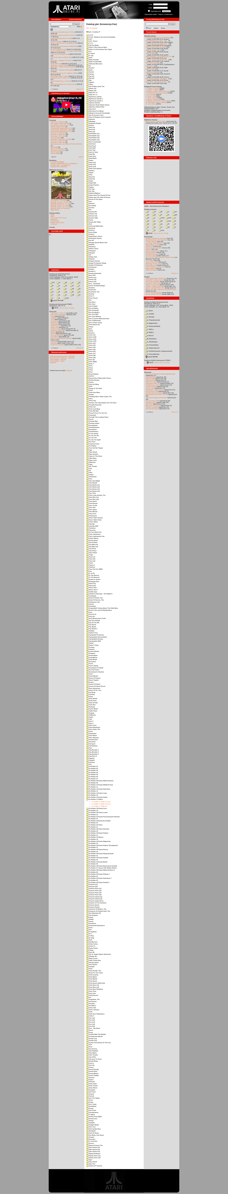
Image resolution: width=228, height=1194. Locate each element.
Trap (90, 748)
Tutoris (91, 1108)
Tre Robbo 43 (93, 860)
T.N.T (90, 39)
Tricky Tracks (93, 948)
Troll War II (92, 1005)
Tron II (90, 1030)
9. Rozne (150, 335)
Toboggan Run (93, 581)
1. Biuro (150, 310)
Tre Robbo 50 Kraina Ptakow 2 (99, 874)
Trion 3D (91, 952)
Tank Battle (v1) (93, 133)
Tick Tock (91, 442)
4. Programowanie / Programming (156, 93)
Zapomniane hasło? (151, 14)
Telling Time (92, 257)
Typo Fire (91, 1164)
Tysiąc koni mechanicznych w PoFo (62, 32)
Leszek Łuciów (150, 256)
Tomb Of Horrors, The (96, 600)
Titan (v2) (91, 559)
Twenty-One (92, 1118)
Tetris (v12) (92, 341)
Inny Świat (54, 341)
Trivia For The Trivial (95, 973)
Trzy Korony (92, 1049)
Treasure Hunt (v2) (94, 890)
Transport (91, 744)
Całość (56, 308)
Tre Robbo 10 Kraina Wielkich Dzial (100, 785)
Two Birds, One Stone (96, 1135)
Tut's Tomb (92, 1104)
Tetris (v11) (92, 339)
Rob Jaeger (149, 260)
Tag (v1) (91, 76)
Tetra (90, 329)
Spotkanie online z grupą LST (60, 78)
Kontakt (52, 227)
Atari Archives (55, 221)
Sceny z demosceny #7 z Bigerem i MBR (64, 73)
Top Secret (92, 624)
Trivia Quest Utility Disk (96, 983)
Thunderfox (92, 429)
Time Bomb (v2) (94, 487)
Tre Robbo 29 (93, 831)
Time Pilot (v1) (93, 497)
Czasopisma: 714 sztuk (58, 200)
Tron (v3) (91, 1022)
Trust (90, 1047)
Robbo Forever (55, 325)
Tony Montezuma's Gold (97, 618)
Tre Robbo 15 (93, 795)
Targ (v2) (91, 179)
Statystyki (53, 362)
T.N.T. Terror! (93, 41)
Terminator (92, 289)
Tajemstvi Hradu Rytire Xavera (98, 105)
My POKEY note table (153, 63)
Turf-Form (92, 1092)
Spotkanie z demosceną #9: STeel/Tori (63, 35)
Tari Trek (91, 191)
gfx (176, 215)
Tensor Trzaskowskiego (96, 285)
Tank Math (92, 148)
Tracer (90, 696)
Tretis (90, 927)
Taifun (90, 84)
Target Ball (92, 183)
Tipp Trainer (92, 552)
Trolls (90, 1012)
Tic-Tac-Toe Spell (94, 440)
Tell (89, 255)
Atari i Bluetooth (151, 377)
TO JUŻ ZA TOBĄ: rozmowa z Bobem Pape (160, 257)
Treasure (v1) (93, 884)
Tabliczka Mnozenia (95, 64)
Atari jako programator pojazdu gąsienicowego (160, 374)
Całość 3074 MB (57, 300)
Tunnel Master (93, 1073)
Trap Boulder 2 (93, 752)
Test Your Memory (94, 316)
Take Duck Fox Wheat (96, 111)
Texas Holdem (93, 374)
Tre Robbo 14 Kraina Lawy (97, 793)
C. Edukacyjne (152, 342)
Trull (90, 1044)
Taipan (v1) (92, 88)
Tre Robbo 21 (93, 814)
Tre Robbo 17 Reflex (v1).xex (101, 801)
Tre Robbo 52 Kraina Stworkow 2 (99, 878)
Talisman (91, 119)
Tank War (91, 154)
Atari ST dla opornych (58, 149)
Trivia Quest (92, 981)
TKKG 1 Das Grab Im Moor (97, 47)
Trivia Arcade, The (94, 970)
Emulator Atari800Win (57, 162)
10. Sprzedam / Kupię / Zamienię (156, 102)
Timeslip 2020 (93, 526)
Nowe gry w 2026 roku (58, 122)
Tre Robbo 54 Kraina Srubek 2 (98, 882)
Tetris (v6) (92, 351)
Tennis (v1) (92, 277)
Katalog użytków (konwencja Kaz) (156, 302)
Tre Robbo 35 (93, 843)
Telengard (92, 251)
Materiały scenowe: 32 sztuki (60, 202)
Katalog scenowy (150, 209)
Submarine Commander (58, 314)
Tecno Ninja (92, 232)
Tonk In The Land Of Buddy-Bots (100, 610)
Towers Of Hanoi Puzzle (96, 686)
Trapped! (91, 760)
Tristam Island (93, 962)
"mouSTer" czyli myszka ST (155, 280)
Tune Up (91, 1065)
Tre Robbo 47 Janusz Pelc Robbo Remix (102, 868)
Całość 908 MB (152, 357)
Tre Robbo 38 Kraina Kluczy (98, 849)
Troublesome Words (95, 1036)
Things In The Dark (95, 388)
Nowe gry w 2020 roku (58, 133)
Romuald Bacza (151, 252)
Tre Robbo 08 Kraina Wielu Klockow (100, 781)
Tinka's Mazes (93, 538)
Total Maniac (92, 657)
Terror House (93, 298)
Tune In (91, 1063)
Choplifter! (54, 318)
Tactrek (91, 72)
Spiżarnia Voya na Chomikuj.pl (60, 208)
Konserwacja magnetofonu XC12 (61, 131)
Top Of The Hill (93, 622)
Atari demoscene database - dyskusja (62, 358)
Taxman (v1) (92, 213)
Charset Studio (150, 53)
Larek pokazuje (56, 137)
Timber (91, 474)
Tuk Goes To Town (95, 1059)
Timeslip (91, 524)
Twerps (91, 1120)
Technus (91, 230)
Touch (90, 663)
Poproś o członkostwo (165, 14)
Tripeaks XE (92, 956)
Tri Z (90, 933)
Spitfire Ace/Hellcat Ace (58, 330)
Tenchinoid (92, 267)
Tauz (90, 201)
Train (90, 719)
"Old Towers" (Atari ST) (58, 313)
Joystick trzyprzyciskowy (154, 393)
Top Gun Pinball (94, 620)
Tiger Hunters (93, 454)
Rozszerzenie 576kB (152, 401)
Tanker (90, 160)
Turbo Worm (92, 1088)
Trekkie (91, 919)
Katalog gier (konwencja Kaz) (59, 274)
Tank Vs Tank (93, 152)
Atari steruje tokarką (152, 408)
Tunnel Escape (93, 1069)
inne (67, 298)
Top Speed (92, 626)
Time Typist (92, 509)
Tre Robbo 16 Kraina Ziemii (97, 797)
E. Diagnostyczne (153, 348)
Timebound (92, 516)
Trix (89, 997)
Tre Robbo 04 (93, 772)
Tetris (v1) (92, 335)
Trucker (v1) (92, 1038)
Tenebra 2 (91, 271)
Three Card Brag (94, 409)
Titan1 (90, 563)
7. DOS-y (150, 329)
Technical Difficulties (95, 226)
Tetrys (90, 368)
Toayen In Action (94, 579)
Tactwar (91, 74)
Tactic (90, 70)
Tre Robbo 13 (93, 791)
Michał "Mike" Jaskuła (153, 244)
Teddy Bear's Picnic (95, 236)
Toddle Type (92, 592)
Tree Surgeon (93, 915)
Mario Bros (54, 322)
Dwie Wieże (54, 337)
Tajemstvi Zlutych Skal (96, 107)
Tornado (91, 647)
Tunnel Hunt (92, 1071)
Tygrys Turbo (150, 388)
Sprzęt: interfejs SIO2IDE (154, 292)
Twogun (91, 1137)
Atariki (52, 214)
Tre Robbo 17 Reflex (95, 799)
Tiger (90, 450)
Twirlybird (92, 1131)
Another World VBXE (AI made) (156, 47)
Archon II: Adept (56, 329)
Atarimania (54, 219)
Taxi (89, 209)
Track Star (92, 704)
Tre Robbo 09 (93, 783)
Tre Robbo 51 (93, 876)
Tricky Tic (91, 946)
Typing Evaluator (94, 1153)
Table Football (93, 59)
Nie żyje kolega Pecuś (58, 49)
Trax (90, 764)
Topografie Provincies (96, 635)
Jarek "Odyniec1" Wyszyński (155, 267)
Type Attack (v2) (94, 1149)
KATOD (148, 249)
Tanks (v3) (92, 166)
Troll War (91, 1003)
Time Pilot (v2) (93, 499)
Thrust (90, 419)
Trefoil (90, 917)
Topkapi (91, 631)
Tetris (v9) (92, 357)
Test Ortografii (93, 310)
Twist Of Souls (93, 1133)
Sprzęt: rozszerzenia (152, 284)
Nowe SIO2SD (150, 380)
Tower (90, 674)
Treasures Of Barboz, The (97, 909)
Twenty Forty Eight (95, 1116)
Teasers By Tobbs (94, 222)
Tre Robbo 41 (93, 855)
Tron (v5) (91, 1026)
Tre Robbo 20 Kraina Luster (98, 812)
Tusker (90, 1102)
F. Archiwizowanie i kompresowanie (159, 351)
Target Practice (93, 185)
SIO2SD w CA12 (151, 382)
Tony (90, 612)
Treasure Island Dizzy (95, 901)
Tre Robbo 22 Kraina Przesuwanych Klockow (104, 816)
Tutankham (92, 1106)
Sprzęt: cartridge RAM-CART (155, 288)
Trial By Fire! (92, 942)
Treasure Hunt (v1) (94, 888)
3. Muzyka (150, 317)
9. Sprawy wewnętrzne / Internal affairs (158, 101)
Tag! (90, 80)
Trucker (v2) (92, 1040)
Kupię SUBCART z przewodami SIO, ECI (159, 56)
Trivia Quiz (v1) (93, 985)
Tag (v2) (91, 78)
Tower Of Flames (94, 678)
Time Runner (93, 503)
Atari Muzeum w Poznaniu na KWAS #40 (64, 46)
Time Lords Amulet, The (96, 495)
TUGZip (71, 308)
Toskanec (91, 653)
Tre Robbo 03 (93, 770)
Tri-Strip (91, 938)
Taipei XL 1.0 (92, 92)
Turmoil (91, 1094)
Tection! (91, 234)
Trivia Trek (92, 993)
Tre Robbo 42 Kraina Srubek (98, 857)
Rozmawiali (148, 237)
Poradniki (52, 120)
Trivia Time (92, 991)
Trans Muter (92, 735)
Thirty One (92, 400)
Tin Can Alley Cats (94, 532)
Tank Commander (94, 142)
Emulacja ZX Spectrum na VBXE (61, 139)
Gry (149, 28)
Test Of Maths (93, 308)
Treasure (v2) (93, 886)
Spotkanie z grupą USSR (59, 65)
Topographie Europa (95, 639)
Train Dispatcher (94, 727)
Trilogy (90, 950)
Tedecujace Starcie (95, 238)
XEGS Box (149, 404)
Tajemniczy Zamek (94, 96)
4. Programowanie (153, 320)
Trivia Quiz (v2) (93, 987)
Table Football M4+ (95, 61)
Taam (90, 57)
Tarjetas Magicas (94, 193)
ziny (162, 230)
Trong (90, 1032)
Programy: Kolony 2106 (153, 283)
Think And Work (94, 392)
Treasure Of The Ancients (97, 903)
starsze (80, 157)
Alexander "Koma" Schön (154, 263)
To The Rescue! (93, 577)
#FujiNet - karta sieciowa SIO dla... (157, 59)
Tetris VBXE (92, 361)
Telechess (92, 246)
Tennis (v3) (92, 281)
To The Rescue (93, 575)
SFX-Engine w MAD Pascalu (60, 123)
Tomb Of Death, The (95, 598)
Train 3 (90, 723)
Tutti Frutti (92, 1110)
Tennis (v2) (92, 279)
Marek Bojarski (150, 268)
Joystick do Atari (151, 386)
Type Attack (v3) (94, 1151)
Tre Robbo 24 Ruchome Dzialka (99, 821)
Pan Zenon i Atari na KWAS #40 (61, 57)
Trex (90, 929)
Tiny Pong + (92, 550)
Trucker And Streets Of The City (99, 1042)
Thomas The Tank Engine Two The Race (102, 403)
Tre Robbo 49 (93, 872)
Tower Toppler (93, 680)
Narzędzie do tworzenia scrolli (60, 125)
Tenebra (91, 269)
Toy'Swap (91, 692)
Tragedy (91, 713)
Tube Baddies (93, 1051)
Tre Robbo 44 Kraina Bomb (97, 862)
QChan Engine (55, 153)
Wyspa (53, 332)
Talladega (91, 121)
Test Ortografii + (94, 312)
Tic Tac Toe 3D (93, 435)
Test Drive (92, 302)
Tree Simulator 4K (94, 913)
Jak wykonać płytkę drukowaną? (156, 397)
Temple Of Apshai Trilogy (97, 263)
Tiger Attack (92, 452)
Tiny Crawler (92, 542)
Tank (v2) (91, 129)
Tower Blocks (93, 676)
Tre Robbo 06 (93, 776)
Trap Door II (92, 756)
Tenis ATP (92, 275)
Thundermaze (93, 431)
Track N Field (93, 703)
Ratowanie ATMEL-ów (153, 383)
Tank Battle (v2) (93, 135)
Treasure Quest (93, 905)
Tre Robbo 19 (93, 810)
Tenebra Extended (94, 273)
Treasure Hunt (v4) (94, 894)
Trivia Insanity (93, 975)
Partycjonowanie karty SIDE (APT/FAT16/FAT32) (66, 144)
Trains (90, 731)
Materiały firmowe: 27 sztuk (59, 205)
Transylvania (92, 746)
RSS (78, 26)
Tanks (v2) (92, 164)
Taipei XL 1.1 (92, 94)
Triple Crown (93, 958)
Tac (89, 66)
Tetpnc (90, 327)
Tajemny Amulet (94, 103)
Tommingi (92, 606)
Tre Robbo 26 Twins (95, 825)
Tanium (91, 125)
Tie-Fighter (92, 446)
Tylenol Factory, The (95, 1145)
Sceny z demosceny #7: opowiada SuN (63, 43)
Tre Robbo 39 (93, 851)
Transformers (93, 739)
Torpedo (91, 649)
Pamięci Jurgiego (56, 41)
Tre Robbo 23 (93, 818)
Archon (53, 333)
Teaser (90, 220)
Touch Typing (93, 665)
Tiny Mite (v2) (93, 546)
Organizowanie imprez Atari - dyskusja (62, 356)
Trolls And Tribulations (96, 1014)
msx (169, 221)
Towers (91, 682)
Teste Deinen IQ (94, 324)
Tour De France (93, 670)
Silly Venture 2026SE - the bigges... (157, 78)
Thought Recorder (94, 405)
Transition (92, 742)
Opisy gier (52, 311)
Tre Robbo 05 (93, 774)
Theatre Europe (93, 380)
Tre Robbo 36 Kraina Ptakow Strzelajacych (103, 845)
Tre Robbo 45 (93, 864)
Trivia (90, 968)
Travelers (91, 762)
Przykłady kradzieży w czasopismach (158, 37)
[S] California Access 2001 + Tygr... (157, 40)
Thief (90, 386)
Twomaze (91, 1139)
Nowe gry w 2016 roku (58, 141)
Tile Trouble (92, 466)
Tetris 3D (91, 359)
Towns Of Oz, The (94, 690)
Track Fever (92, 700)
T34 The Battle (93, 45)
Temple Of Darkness (95, 265)
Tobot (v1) (92, 583)
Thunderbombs (93, 427)
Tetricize (91, 333)
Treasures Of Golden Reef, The (99, 911)
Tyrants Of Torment (95, 1166)
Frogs (52, 316)
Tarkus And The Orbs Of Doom (99, 197)
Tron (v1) (91, 1018)
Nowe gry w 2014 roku (58, 150)
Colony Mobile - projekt (57, 361)
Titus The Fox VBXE (95, 569)
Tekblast (91, 244)
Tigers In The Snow (95, 456)
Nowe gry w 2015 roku (58, 142)
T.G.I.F (90, 35)
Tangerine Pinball (94, 123)
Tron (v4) (91, 1024)
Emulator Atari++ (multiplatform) (60, 165)
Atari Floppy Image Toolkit (59, 76)
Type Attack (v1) (94, 1147)
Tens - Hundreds (94, 283)
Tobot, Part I (92, 587)
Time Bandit (92, 483)
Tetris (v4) (92, 347)
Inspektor (54, 343)
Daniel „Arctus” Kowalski (153, 248)
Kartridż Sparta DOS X (58, 126)
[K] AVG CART (150, 69)
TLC (90, 51)
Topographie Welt (94, 641)
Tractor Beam (93, 709)
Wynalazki (147, 372)
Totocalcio (92, 661)
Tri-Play (91, 936)
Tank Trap (91, 150)
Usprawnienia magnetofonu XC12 (61, 128)
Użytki (156, 28)
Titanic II (91, 565)
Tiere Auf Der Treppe (95, 448)
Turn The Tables (94, 1098)
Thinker (91, 394)
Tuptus (91, 1079)
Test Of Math (93, 306)
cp (176, 211)
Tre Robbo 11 (93, 787)
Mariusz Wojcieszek (152, 251)
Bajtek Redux (55, 210)
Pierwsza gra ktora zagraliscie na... (157, 44)
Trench (90, 921)
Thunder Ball (93, 421)
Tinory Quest (93, 540)
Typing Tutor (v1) (94, 1155)
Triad (90, 940)
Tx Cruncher (92, 1141)
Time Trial (91, 507)
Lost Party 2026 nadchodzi (59, 54)
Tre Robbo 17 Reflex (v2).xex (101, 804)
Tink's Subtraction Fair (96, 536)
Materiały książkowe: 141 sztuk (61, 203)
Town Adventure (94, 688)
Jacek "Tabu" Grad (152, 262)
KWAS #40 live (55, 63)
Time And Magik (94, 481)
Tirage (90, 555)
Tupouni (91, 1077)
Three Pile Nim (93, 411)
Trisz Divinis (92, 964)
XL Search (54, 224)
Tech (90, 224)
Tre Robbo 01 (93, 766)
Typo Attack (92, 1162)
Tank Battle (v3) (93, 137)
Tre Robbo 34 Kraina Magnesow (99, 841)
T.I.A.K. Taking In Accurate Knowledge (101, 37)
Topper (91, 643)
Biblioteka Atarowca (56, 170)
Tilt (89, 470)
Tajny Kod (92, 109)
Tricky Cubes (93, 944)
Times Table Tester (95, 520)
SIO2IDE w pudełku (152, 407)
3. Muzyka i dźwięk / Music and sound (158, 91)
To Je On (91, 573)
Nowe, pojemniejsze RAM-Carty (156, 278)
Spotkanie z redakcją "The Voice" (61, 60)
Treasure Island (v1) (95, 897)
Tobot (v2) (92, 585)
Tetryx (90, 370)
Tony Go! (91, 616)
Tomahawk (92, 596)
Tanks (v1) (92, 162)
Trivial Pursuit (93, 995)
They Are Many (93, 384)
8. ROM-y (150, 332)
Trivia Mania (92, 977)
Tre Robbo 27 (93, 827)
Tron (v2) (91, 1020)
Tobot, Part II (93, 589)
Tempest (91, 259)
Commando (54, 321)
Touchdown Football (95, 668)
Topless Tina (93, 633)
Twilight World (93, 1125)
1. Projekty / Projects (152, 88)
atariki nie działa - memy (153, 50)
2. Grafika (150, 314)
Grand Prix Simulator (57, 344)
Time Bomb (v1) (94, 485)
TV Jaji (90, 55)
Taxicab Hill (92, 212)
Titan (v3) (91, 561)
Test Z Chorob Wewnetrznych (98, 318)
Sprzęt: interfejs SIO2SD (153, 294)
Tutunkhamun (93, 1112)
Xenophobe (54, 324)
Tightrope (92, 462)
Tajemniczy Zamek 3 (95, 101)
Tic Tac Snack (93, 433)
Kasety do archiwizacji (153, 72)
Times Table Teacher (95, 518)
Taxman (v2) (92, 216)
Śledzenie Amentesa (152, 254)
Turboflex (91, 1090)
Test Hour (91, 304)
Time (90, 479)
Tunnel (90, 1067)
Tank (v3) (91, 131)
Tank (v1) (91, 127)
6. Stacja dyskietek (153, 326)
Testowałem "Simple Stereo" (155, 389)
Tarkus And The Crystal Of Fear (99, 195)
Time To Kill (92, 505)
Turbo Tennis (93, 1085)
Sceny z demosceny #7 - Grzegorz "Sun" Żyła (65, 51)
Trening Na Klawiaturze (96, 925)
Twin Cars (92, 1127)
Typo (90, 1160)
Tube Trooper (93, 1055)
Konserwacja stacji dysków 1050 (61, 130)
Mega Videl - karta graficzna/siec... (157, 82)
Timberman (92, 476)
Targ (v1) (91, 177)
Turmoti (91, 1096)
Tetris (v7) (92, 353)
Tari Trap (91, 189)
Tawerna (91, 203)
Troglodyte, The (94, 999)
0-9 (53, 282)
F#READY (149, 246)
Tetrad (90, 331)
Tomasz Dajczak (151, 241)
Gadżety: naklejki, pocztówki (155, 286)
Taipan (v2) (92, 90)
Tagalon (91, 82)
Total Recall (92, 659)
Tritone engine (55, 152)
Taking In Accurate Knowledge (99, 113)
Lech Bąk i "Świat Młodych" (154, 243)
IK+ (147, 75)
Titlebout (91, 567)
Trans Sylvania (93, 737)
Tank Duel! (92, 146)
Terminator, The (93, 292)
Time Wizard (92, 511)
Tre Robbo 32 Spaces (95, 837)
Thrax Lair (92, 407)
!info (163, 218)
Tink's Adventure (94, 534)
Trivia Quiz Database (95, 989)
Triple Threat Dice (94, 960)
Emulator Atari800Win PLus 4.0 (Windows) (64, 163)
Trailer (90, 717)
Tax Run (91, 207)
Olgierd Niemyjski (151, 270)
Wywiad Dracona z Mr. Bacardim (156, 240)
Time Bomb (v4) (94, 491)
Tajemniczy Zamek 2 (95, 98)
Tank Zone (92, 156)
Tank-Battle (92, 158)
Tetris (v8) (92, 355)
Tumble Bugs (93, 1061)
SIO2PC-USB (150, 378)
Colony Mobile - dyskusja (58, 359)
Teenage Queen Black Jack (97, 242)
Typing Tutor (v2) (94, 1157)
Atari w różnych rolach (153, 405)
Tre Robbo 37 (93, 847)
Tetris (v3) (92, 345)
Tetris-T (91, 364)
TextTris (91, 376)
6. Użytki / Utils (150, 96)
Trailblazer (92, 715)
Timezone (92, 530)
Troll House (92, 1001)
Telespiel (91, 253)
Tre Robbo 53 (93, 880)
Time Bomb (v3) (94, 489)
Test (90, 300)
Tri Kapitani (92, 931)
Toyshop (91, 694)
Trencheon (92, 923)
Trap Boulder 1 (93, 750)
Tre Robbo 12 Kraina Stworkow (99, 789)
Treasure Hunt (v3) (94, 892)
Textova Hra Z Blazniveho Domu (99, 378)
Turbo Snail (92, 1084)
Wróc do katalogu (92, 28)
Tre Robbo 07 (93, 779)
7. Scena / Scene (151, 97)
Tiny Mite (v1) (93, 544)
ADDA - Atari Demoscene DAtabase (156, 206)
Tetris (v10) (92, 337)
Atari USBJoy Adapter (153, 281)
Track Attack (92, 698)
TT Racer (91, 53)
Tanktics (91, 170)
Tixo (90, 571)
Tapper (90, 172)
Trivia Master (92, 979)
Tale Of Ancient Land (95, 115)
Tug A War (92, 1057)
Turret (90, 1100)
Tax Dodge (92, 205)
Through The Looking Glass (98, 417)
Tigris (90, 464)
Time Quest (92, 501)
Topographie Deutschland (97, 637)
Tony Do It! (92, 614)
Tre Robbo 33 (93, 839)
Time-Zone (92, 513)
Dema (163, 28)
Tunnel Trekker (93, 1075)
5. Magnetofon (152, 323)
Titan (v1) (91, 557)
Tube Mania (92, 1053)
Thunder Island (93, 423)
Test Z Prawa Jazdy (95, 322)
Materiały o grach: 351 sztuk (60, 206)
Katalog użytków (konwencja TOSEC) (157, 360)
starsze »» (79, 89)
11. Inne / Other (151, 104)
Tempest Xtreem (94, 261)
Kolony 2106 (55, 327)
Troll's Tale (92, 1008)
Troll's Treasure (93, 1009)
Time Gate (92, 493)
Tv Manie (91, 1114)
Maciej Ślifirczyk (151, 265)
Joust (52, 319)
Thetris (91, 382)
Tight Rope (92, 458)
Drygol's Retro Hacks (57, 222)
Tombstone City (94, 602)
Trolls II (91, 1016)
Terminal (91, 288)
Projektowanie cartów (152, 385)
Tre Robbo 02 (93, 768)
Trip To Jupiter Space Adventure (99, 954)
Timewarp (92, 528)
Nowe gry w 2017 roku (58, 136)
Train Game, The (94, 729)
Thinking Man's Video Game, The (100, 396)
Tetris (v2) (92, 343)
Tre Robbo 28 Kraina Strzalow (98, 829)
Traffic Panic (92, 711)
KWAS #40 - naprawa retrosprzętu (62, 70)
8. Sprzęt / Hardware (152, 99)
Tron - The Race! (94, 1028)
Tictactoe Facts (93, 444)
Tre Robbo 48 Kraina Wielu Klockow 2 (101, 870)
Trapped (91, 758)
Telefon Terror (93, 248)
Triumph (91, 966)
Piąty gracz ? (150, 66)
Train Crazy (92, 725)
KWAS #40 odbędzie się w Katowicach (63, 84)
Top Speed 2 (92, 628)
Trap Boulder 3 (93, 754)
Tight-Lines (92, 460)
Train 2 (90, 721)
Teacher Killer (93, 218)
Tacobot (91, 68)
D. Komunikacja (152, 345)
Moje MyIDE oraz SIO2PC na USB (157, 394)
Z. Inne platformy (153, 354)
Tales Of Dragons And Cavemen (99, 117)
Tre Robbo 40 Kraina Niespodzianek (100, 853)
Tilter (90, 472)
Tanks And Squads (95, 168)
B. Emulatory (151, 339)
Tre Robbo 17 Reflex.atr (99, 806)
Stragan (147, 277)
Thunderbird (92, 425)
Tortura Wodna (93, 651)
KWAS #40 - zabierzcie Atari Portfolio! (63, 67)
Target (90, 181)
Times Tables (93, 522)
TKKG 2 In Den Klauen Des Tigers (100, 49)
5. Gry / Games (151, 94)
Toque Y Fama (93, 645)
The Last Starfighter (57, 335)
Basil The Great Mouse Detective (61, 338)
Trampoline (92, 733)
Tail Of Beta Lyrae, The (96, 86)
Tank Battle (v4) (93, 140)
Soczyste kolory (151, 402)
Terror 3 (91, 296)
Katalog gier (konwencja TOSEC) (60, 304)
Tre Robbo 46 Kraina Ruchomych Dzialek (102, 866)
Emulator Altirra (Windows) (59, 166)
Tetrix (90, 366)
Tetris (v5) (92, 349)
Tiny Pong (92, 548)
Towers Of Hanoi (94, 684)
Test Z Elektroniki (94, 320)
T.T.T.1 (90, 43)
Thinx (90, 398)
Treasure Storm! (94, 907)
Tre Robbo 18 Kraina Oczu (97, 808)
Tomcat (91, 604)
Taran (90, 174)
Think (90, 390)
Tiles (90, 468)
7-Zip (66, 308)
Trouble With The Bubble (97, 1034)
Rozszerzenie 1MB (152, 391)
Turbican (91, 1081)
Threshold (92, 415)
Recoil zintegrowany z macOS (60, 81)
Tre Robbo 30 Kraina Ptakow (98, 833)
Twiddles (91, 1123)
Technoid (91, 228)
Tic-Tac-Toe (92, 437)
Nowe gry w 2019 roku (58, 134)
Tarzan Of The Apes (95, 199)
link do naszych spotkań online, (156, 121)
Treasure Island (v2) (95, 899)
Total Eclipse (93, 655)
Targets (91, 187)
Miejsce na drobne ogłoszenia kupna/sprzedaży (161, 289)
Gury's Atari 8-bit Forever (59, 218)
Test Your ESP (93, 314)
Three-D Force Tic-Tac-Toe (97, 413)
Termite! (91, 294)
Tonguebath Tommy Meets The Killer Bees (103, 608)
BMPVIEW (54, 147)
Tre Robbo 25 (93, 823)
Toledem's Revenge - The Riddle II (100, 594)
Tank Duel (92, 144)
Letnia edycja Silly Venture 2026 (61, 38)
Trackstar (91, 707)
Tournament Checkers (96, 672)
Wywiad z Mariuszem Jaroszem (156, 238)
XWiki (52, 216)
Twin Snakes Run (94, 1129)
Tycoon (91, 1143)
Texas (90, 372)
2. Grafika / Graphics (152, 90)
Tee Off (91, 240)
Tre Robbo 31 (93, 835)
